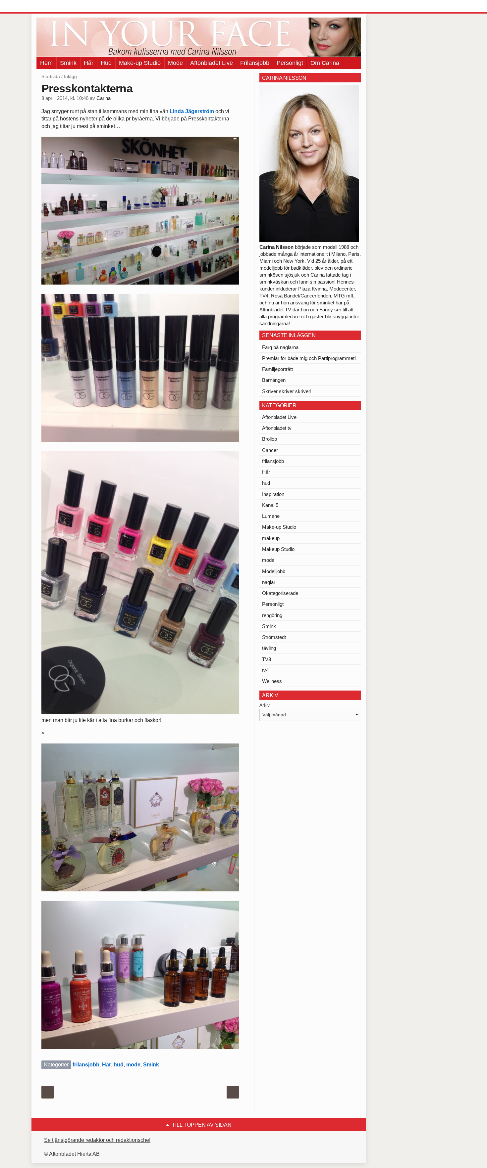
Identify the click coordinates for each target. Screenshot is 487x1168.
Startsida (50, 76)
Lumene (271, 516)
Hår (88, 63)
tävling (269, 648)
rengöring (272, 615)
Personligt (290, 63)
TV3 (266, 659)
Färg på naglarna (280, 347)
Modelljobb (273, 571)
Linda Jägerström (192, 111)
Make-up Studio (140, 63)
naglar (268, 582)
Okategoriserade (280, 593)
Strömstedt (274, 637)
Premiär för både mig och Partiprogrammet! (309, 358)
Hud (106, 63)
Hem (46, 63)
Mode (175, 63)
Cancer (270, 450)
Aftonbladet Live (211, 63)
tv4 (265, 670)
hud (119, 1064)
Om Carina (324, 63)
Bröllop (269, 439)
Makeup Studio (278, 549)
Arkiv (264, 705)
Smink (68, 63)
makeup (271, 538)
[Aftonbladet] (61, 6)
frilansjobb (86, 1064)
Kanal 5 (270, 505)
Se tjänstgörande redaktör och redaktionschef (97, 1140)
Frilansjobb (254, 63)
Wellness (272, 681)
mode (133, 1064)
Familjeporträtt (277, 369)
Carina (103, 98)
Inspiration (273, 494)
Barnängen (274, 380)
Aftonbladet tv (277, 428)
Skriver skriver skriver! (286, 391)
